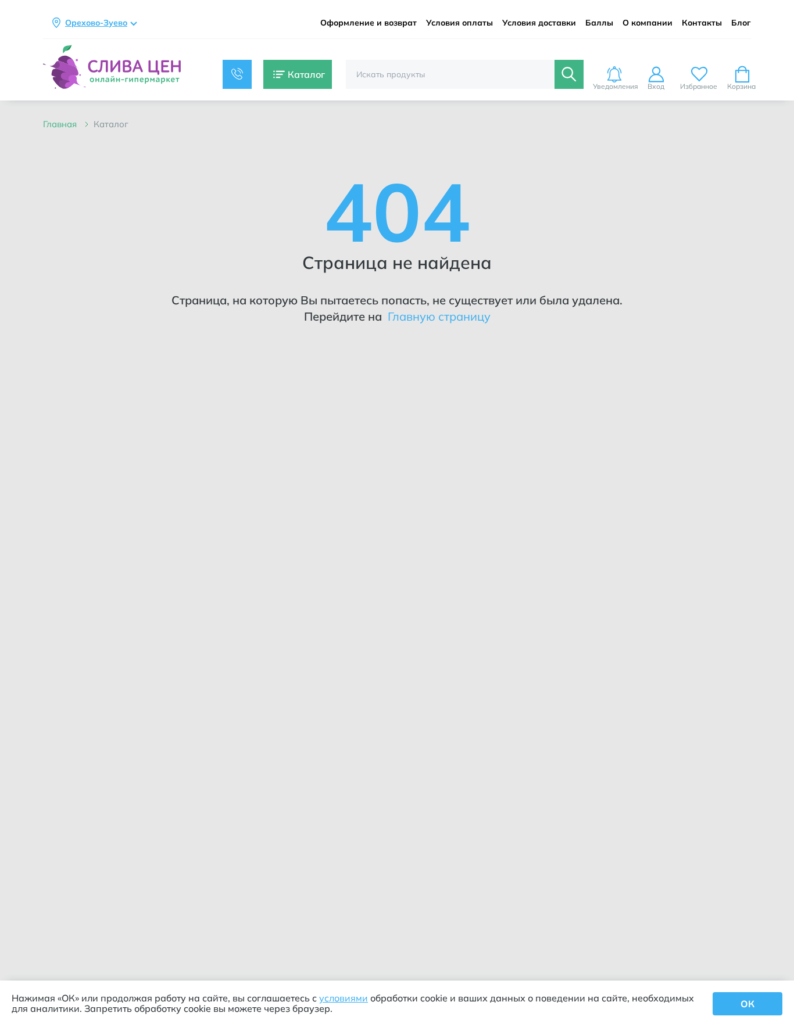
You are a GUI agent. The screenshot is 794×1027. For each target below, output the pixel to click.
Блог (741, 23)
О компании (648, 23)
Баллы (599, 23)
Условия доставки (539, 23)
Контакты (702, 23)
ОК (747, 1004)
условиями (343, 998)
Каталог (111, 124)
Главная (61, 124)
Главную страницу (438, 316)
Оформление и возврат (368, 23)
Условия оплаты (459, 23)
